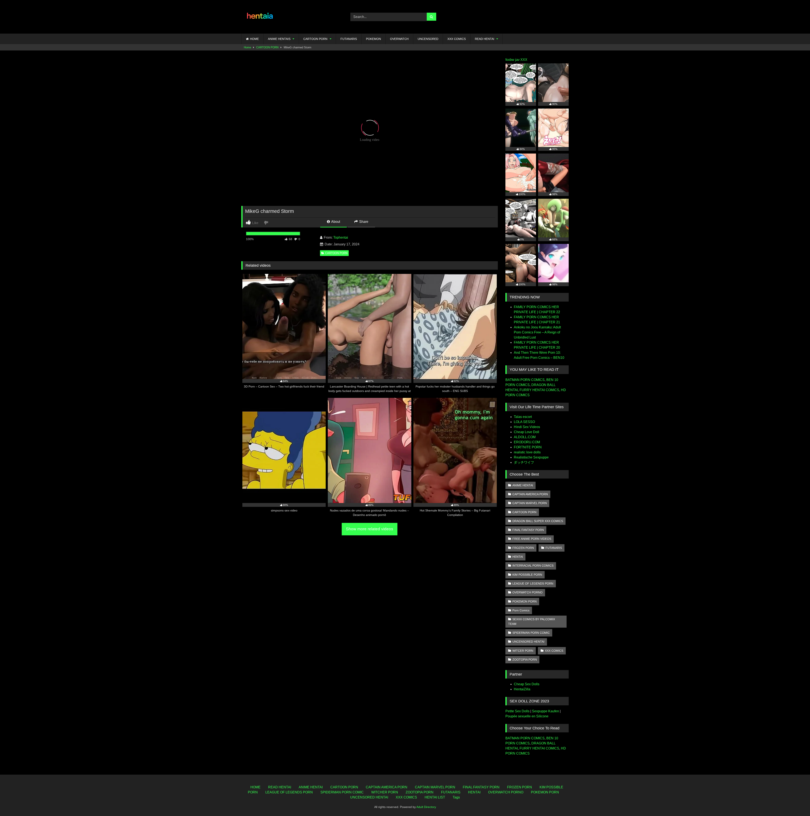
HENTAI (517, 556)
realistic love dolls (527, 452)
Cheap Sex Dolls (526, 684)
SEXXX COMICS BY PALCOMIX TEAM (531, 621)
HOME (254, 39)
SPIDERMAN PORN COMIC (531, 632)
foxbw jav (512, 59)
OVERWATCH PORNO (527, 592)
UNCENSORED (428, 39)
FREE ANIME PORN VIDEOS (531, 538)
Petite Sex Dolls (517, 711)
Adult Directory (426, 807)
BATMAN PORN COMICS (525, 380)
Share (363, 221)
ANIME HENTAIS (279, 39)
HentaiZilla (522, 689)
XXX (523, 59)
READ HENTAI (484, 39)
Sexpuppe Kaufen (545, 711)
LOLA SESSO (524, 422)
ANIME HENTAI (522, 485)
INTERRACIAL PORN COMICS (533, 565)
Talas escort (523, 417)
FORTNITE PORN (528, 447)
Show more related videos (369, 529)
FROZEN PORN (523, 547)
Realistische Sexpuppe (531, 457)
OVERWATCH (399, 39)
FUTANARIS (348, 39)
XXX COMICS (456, 39)
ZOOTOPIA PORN (524, 659)
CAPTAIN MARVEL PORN (529, 503)
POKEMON (373, 39)
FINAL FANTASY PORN (528, 530)
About (335, 221)
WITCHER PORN (384, 792)
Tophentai (340, 237)
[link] (266, 222)
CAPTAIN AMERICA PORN (530, 494)
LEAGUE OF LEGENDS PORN (532, 583)
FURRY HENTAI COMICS (539, 390)
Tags (456, 797)
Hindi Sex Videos (527, 427)
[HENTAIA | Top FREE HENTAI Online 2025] (260, 16)
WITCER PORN (522, 650)
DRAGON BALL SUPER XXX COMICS (537, 521)
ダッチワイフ (524, 462)
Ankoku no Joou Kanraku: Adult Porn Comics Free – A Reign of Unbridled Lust (537, 332)
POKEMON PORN (524, 601)
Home (247, 47)
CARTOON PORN (315, 39)
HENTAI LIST (435, 797)
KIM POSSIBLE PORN (527, 574)
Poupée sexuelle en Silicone (526, 716)
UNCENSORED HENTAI (528, 641)
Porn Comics (520, 610)
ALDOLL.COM (525, 437)
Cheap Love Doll (526, 432)
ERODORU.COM (527, 442)
